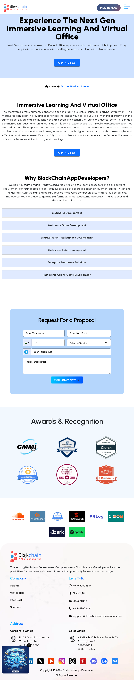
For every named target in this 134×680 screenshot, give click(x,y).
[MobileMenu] (127, 6)
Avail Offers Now (65, 380)
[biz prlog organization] (96, 516)
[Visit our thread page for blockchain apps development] (72, 660)
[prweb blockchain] (116, 516)
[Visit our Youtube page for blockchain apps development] (51, 660)
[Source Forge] (37, 516)
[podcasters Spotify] (77, 531)
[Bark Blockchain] (57, 531)
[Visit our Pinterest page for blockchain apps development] (83, 660)
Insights (14, 585)
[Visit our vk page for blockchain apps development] (115, 660)
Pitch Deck (16, 599)
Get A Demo (67, 62)
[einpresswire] (77, 516)
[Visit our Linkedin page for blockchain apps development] (30, 660)
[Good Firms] (57, 516)
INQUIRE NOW (108, 7)
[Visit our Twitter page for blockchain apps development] (40, 660)
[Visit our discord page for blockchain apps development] (93, 660)
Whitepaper (17, 592)
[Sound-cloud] (18, 516)
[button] (27, 342)
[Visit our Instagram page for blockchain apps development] (62, 660)
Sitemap (15, 607)
